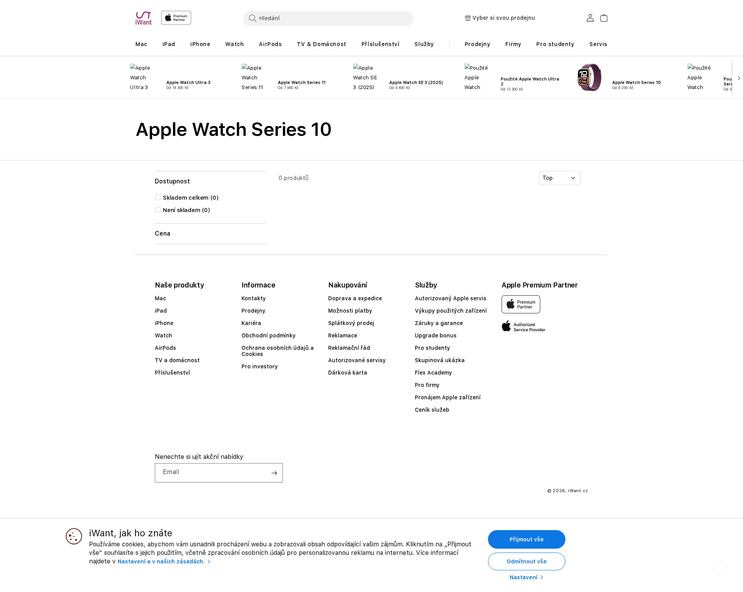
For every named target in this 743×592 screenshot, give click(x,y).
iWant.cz (578, 490)
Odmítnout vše (527, 561)
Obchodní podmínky (268, 335)
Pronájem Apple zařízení (448, 397)
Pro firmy (427, 385)
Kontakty (253, 298)
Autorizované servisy (357, 360)
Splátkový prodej (351, 323)
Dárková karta (347, 373)
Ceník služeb (432, 410)
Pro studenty (432, 348)
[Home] (145, 18)
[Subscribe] (273, 472)
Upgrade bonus (436, 335)
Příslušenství (172, 373)
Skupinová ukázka (440, 360)
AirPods (165, 348)
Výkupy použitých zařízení (451, 311)
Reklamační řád (349, 348)
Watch (163, 335)
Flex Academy (433, 373)
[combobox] (328, 18)
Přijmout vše (527, 539)
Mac (160, 298)
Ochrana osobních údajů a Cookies (277, 351)
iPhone (164, 323)
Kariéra (251, 323)
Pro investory (259, 366)
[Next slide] (737, 77)
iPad (161, 311)
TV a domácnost (177, 360)
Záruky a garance (439, 323)
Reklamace (342, 335)
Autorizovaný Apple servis (450, 298)
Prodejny (253, 311)
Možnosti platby (350, 311)
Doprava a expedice (355, 298)
